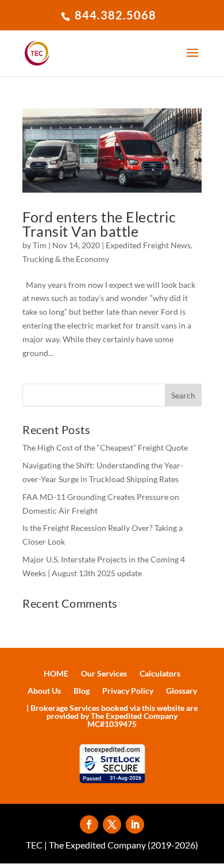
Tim (40, 245)
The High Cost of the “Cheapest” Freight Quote (105, 447)
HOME (56, 674)
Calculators (160, 674)
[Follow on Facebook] (89, 824)
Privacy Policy (127, 691)
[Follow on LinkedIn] (135, 824)
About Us (44, 691)
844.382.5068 (114, 15)
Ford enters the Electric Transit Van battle (99, 224)
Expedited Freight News (148, 245)
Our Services (104, 674)
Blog (82, 691)
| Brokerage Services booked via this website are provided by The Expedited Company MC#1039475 (112, 716)
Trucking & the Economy (65, 259)
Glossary (181, 691)
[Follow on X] (112, 824)
